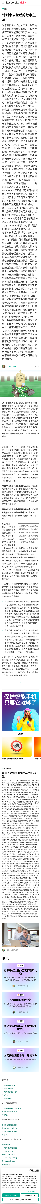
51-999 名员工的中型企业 (10, 1120)
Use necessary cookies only (20, 1199)
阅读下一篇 (7, 768)
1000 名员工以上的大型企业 (11, 1139)
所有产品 (5, 1095)
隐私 (5, 9)
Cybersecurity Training (9, 1158)
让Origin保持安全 (20, 999)
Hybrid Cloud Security (9, 1154)
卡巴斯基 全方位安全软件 (9, 1092)
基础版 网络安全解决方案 (9, 1111)
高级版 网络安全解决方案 (9, 1131)
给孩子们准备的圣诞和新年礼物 (20, 972)
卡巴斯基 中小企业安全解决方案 (12, 1108)
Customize (28, 1195)
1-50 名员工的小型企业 (10, 1103)
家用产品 (5, 1080)
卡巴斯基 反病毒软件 (8, 1085)
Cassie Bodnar (11, 366)
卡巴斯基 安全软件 (7, 1089)
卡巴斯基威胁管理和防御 (9, 1148)
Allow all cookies (11, 1195)
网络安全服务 (6, 1144)
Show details (29, 1191)
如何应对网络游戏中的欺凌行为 (12, 759)
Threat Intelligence (8, 1161)
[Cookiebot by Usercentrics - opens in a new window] (29, 1170)
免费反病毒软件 (7, 1098)
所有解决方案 (6, 1164)
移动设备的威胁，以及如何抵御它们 (20, 1027)
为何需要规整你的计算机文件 (20, 1055)
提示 (21, 965)
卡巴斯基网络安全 (7, 1151)
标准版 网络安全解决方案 (9, 1128)
